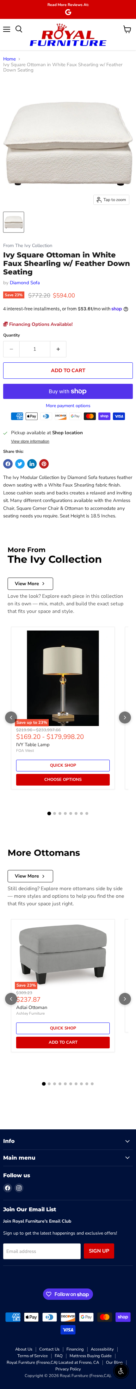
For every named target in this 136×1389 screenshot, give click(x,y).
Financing (75, 1349)
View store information (30, 441)
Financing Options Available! (40, 324)
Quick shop (63, 765)
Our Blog (114, 1362)
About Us (23, 1349)
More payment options (68, 405)
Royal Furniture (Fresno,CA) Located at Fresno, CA (53, 1362)
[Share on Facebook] (8, 464)
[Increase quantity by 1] (58, 349)
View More (27, 583)
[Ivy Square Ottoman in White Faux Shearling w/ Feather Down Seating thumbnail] (13, 222)
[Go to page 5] (70, 813)
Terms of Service (32, 1356)
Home (9, 59)
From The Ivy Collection (27, 245)
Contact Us (49, 1349)
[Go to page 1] (49, 814)
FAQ (59, 1356)
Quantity (11, 335)
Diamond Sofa (25, 283)
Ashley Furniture (30, 1013)
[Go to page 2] (54, 813)
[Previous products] (11, 717)
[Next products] (125, 717)
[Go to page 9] (86, 1083)
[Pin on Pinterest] (44, 464)
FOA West (25, 750)
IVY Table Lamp (33, 744)
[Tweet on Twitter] (20, 464)
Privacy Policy (68, 1369)
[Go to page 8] (86, 813)
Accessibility (102, 1349)
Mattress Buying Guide (91, 1356)
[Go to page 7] (81, 813)
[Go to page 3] (60, 813)
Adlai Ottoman (31, 1007)
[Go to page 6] (76, 813)
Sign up (99, 1251)
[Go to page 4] (65, 813)
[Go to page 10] (92, 1083)
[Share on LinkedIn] (32, 464)
